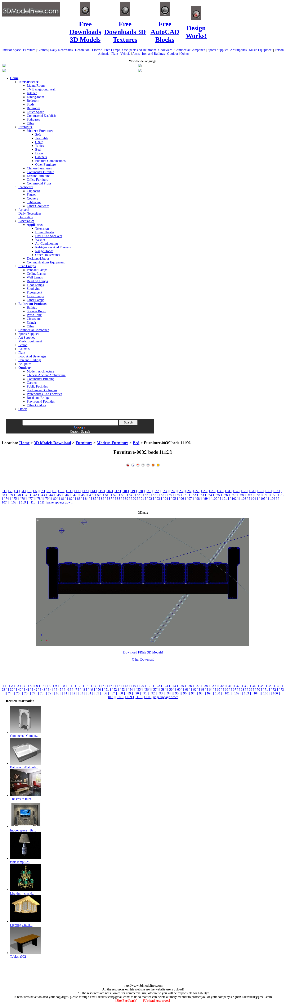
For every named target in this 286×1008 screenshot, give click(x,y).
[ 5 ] (29, 491)
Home (24, 443)
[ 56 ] (146, 495)
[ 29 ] (212, 491)
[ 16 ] (109, 491)
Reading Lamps (37, 281)
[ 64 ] (210, 495)
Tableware (34, 202)
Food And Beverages (32, 356)
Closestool (34, 318)
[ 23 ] (165, 491)
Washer (40, 240)
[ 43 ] (43, 495)
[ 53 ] (122, 495)
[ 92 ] (150, 498)
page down (65, 502)
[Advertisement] (143, 435)
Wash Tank (34, 315)
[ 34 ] (252, 491)
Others (184, 53)
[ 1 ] (4, 491)
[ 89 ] (126, 498)
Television (42, 228)
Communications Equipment (45, 262)
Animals (103, 53)
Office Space (35, 112)
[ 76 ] (23, 498)
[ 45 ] (59, 495)
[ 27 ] (196, 491)
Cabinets (41, 157)
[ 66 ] (226, 495)
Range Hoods (44, 251)
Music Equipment (260, 50)
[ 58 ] (162, 495)
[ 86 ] (102, 498)
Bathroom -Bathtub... (24, 767)
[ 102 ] (234, 498)
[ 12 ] (77, 491)
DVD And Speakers (48, 236)
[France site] (4, 71)
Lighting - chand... (22, 893)
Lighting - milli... (21, 925)
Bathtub (32, 307)
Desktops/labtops (38, 258)
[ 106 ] (272, 498)
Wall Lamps (35, 277)
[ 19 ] (133, 491)
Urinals (31, 322)
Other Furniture (45, 164)
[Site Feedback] (126, 1000)
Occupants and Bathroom (139, 50)
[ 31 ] (228, 491)
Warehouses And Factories (44, 394)
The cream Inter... (21, 799)
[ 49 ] (90, 495)
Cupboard (33, 191)
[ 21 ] (149, 491)
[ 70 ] (258, 495)
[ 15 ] (101, 491)
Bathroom (33, 108)
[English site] (4, 66)
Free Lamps (112, 50)
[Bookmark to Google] (133, 464)
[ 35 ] (260, 491)
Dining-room (35, 97)
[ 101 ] (224, 498)
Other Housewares (47, 255)
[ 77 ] (31, 498)
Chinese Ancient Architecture (46, 375)
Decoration (82, 50)
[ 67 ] (234, 495)
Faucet (31, 194)
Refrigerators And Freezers (53, 247)
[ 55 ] (138, 495)
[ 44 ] (51, 495)
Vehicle (125, 53)
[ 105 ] (263, 498)
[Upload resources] (157, 1000)
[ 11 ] (69, 491)
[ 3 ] (17, 491)
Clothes (42, 50)
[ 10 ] (61, 491)
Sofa (38, 134)
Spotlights (33, 288)
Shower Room (36, 311)
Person (279, 50)
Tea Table (41, 138)
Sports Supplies (217, 50)
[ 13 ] (85, 491)
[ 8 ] (48, 491)
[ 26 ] (188, 491)
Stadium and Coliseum (42, 390)
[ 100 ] (214, 498)
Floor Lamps (35, 285)
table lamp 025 (20, 862)
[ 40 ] (19, 495)
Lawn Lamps (35, 296)
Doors (39, 153)
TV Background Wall (41, 89)
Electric (97, 50)
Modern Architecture (40, 371)
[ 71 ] (265, 495)
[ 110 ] (33, 502)
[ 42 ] (35, 495)
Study (31, 104)
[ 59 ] (170, 495)
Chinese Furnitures (39, 168)
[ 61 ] (186, 495)
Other (30, 123)
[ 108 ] (13, 502)
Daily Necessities (61, 50)
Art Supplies (238, 50)
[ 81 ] (62, 498)
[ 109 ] (23, 502)
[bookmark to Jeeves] (128, 464)
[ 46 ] (67, 495)
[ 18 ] (125, 491)
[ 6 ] (36, 491)
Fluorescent (34, 292)
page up (52, 502)
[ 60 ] (178, 495)
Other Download (143, 659)
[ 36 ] (268, 491)
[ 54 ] (130, 495)
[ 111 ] (42, 502)
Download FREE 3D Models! (143, 652)
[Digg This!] (143, 464)
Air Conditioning (46, 243)
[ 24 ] (172, 491)
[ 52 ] (114, 495)
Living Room (36, 85)
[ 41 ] (27, 495)
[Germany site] (140, 71)
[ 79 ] (46, 498)
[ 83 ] (78, 498)
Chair (39, 142)
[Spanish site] (140, 66)
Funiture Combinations (50, 161)
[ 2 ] (10, 491)
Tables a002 (18, 956)
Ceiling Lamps (36, 273)
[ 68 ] (242, 495)
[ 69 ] (250, 495)
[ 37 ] (276, 491)
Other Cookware (38, 206)
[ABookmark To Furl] (153, 464)
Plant (114, 53)
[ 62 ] (194, 495)
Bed (38, 149)
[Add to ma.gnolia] (158, 464)
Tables (39, 145)
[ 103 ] (243, 498)
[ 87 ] (110, 498)
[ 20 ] (141, 491)
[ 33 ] (244, 491)
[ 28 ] (204, 491)
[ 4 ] (23, 491)
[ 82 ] (70, 498)
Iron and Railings (153, 53)
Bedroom (33, 100)
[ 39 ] (11, 495)
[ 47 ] (75, 495)
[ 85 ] (94, 498)
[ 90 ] (134, 498)
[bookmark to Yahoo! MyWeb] (138, 464)
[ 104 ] (253, 498)
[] (206, 498)
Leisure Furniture (38, 176)
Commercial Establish (41, 115)
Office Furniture (37, 179)
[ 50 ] (98, 495)
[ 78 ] (39, 498)
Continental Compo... (24, 735)
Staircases (33, 119)
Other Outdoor (36, 405)
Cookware (165, 50)
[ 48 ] (82, 495)
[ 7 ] (42, 491)
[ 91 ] (142, 498)
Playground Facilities (41, 401)
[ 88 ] (118, 498)
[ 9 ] (54, 491)
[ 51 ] (106, 495)
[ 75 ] (15, 498)
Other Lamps (35, 300)
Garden (32, 382)
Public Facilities (37, 386)
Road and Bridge (38, 397)
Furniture (29, 50)
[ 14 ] (93, 491)
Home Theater (44, 232)
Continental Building (40, 379)
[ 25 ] (180, 491)
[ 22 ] (157, 491)
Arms (136, 53)
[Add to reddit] (148, 464)
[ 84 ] (86, 498)
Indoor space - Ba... (23, 830)
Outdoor (172, 53)
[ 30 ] (220, 491)
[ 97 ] (190, 498)
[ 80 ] (54, 498)
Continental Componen (189, 50)
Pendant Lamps (37, 270)
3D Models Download (52, 443)
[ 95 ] (174, 498)
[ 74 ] (7, 498)
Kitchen (32, 93)
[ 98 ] (198, 498)
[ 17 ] (117, 491)
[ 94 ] (166, 498)
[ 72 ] (273, 495)
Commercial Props (39, 183)
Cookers (32, 198)
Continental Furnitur (40, 172)
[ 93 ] (158, 498)
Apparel (23, 209)
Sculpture (24, 364)
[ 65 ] (218, 495)
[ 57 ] (154, 495)
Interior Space (11, 50)
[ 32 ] (236, 491)
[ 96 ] (182, 498)
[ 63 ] (202, 495)
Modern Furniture (112, 443)
